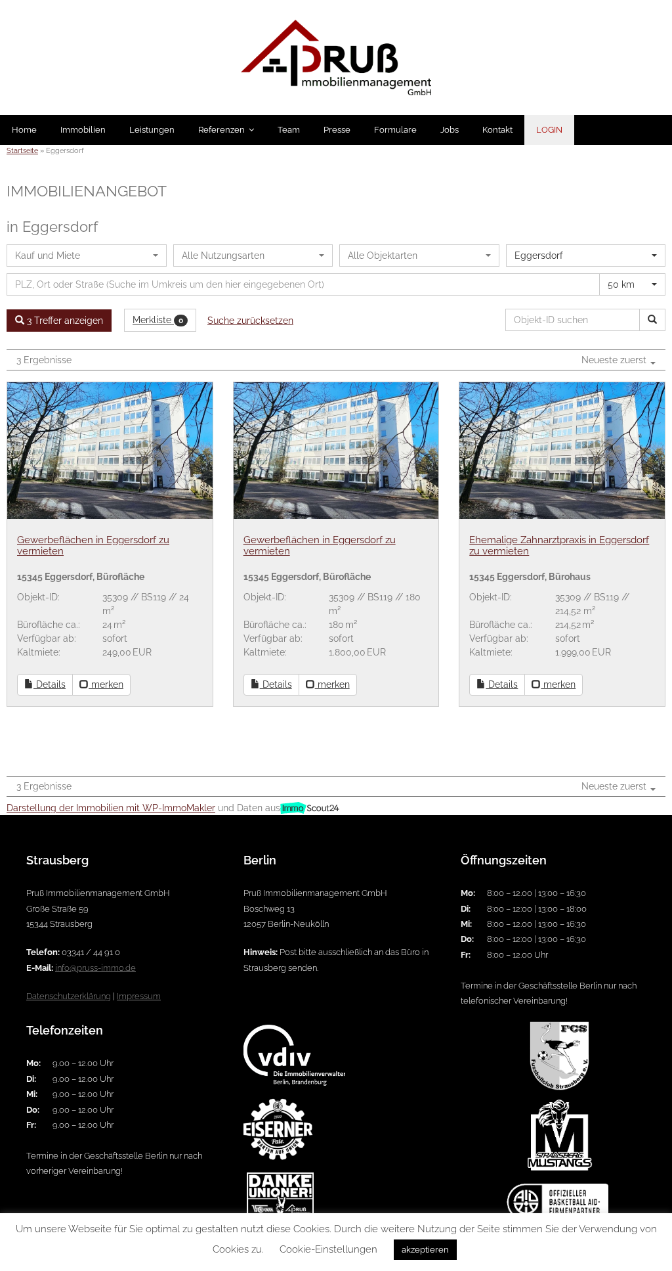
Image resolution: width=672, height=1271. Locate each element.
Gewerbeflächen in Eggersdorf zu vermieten (93, 545)
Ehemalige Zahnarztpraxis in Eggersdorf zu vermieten (559, 545)
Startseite (22, 150)
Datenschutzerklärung (68, 996)
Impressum (139, 996)
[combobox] (87, 255)
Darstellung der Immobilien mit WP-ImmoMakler (111, 808)
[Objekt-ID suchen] (652, 320)
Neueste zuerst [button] (615, 360)
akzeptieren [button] (425, 1250)
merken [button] (106, 684)
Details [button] (49, 684)
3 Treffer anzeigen (63, 320)
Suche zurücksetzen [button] (250, 320)
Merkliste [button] (158, 320)
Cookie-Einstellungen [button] (328, 1249)
